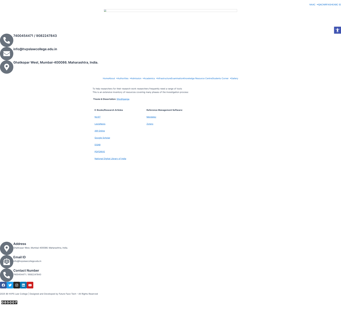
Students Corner (220, 78)
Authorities (122, 78)
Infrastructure (164, 78)
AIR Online (100, 130)
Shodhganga (123, 99)
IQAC (320, 4)
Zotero (150, 124)
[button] (337, 30)
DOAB (97, 144)
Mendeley (151, 117)
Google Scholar (102, 137)
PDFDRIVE (100, 151)
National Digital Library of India (110, 158)
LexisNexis (100, 124)
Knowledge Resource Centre (197, 78)
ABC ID (337, 4)
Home (106, 78)
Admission (136, 78)
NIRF (325, 4)
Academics (149, 78)
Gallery (234, 78)
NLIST (98, 117)
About (112, 78)
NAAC (312, 4)
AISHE (331, 4)
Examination (177, 78)
